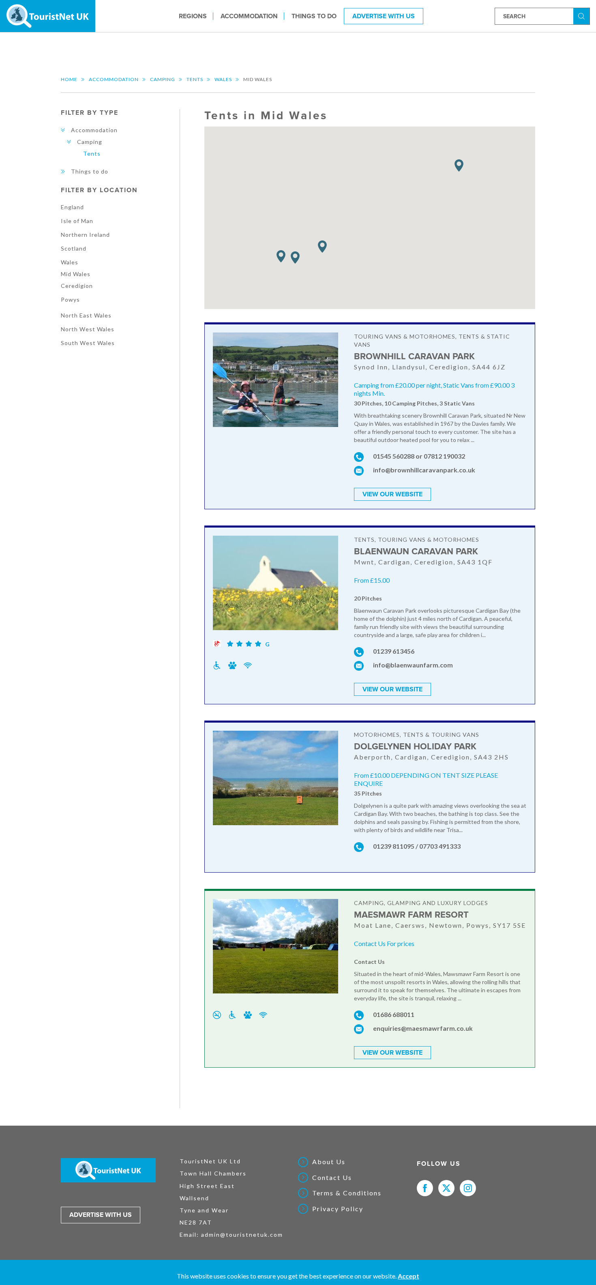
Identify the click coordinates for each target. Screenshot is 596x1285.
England (72, 207)
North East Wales (86, 315)
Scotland (73, 248)
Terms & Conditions (347, 1193)
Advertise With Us (383, 16)
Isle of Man (77, 220)
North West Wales (87, 329)
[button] (322, 246)
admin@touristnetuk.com (242, 1234)
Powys (70, 299)
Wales (223, 79)
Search (583, 15)
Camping (162, 79)
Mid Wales (75, 273)
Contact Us (332, 1177)
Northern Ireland (85, 234)
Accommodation (249, 15)
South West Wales (88, 342)
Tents (195, 79)
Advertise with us (100, 1215)
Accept (408, 1276)
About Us (328, 1161)
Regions (193, 15)
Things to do (314, 15)
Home (69, 79)
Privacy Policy (337, 1208)
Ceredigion (77, 285)
